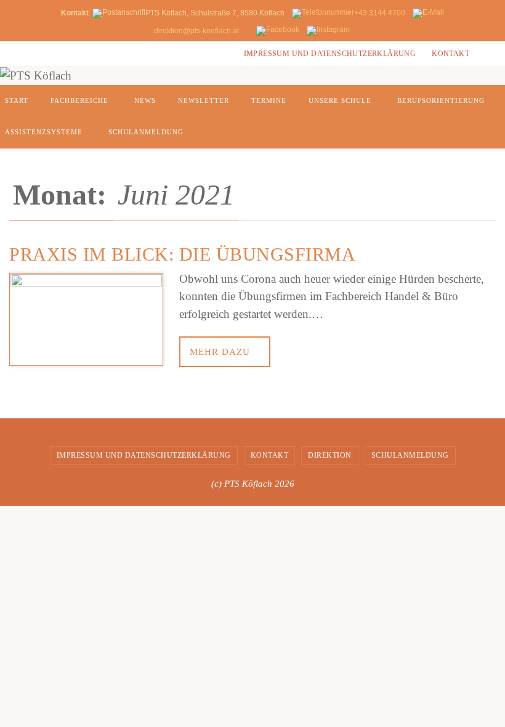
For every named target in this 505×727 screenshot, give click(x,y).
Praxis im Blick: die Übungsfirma (182, 254)
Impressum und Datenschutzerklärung (330, 53)
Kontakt (450, 53)
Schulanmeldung (410, 455)
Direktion (330, 455)
